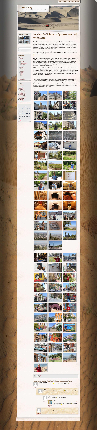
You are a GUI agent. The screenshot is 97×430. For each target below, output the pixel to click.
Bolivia (21, 72)
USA (21, 68)
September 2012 (22, 97)
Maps (69, 1)
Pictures (64, 1)
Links (72, 1)
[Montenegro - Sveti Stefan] (27, 43)
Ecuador (21, 75)
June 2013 (21, 85)
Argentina (22, 71)
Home (60, 1)
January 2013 (22, 92)
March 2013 (21, 89)
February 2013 (22, 90)
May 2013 (21, 87)
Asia (20, 57)
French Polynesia (23, 63)
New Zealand (22, 64)
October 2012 (22, 95)
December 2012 (22, 93)
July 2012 (21, 99)
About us (77, 1)
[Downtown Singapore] (27, 39)
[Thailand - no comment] (21, 43)
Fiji (21, 62)
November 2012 (22, 94)
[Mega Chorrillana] (40, 257)
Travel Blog (27, 7)
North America (22, 66)
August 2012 (21, 98)
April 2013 (21, 88)
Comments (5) (37, 376)
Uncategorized (22, 79)
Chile (41, 375)
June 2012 (21, 100)
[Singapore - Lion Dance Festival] (21, 39)
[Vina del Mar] (69, 357)
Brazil (21, 73)
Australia (21, 59)
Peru (21, 76)
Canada (21, 67)
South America (22, 69)
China (21, 58)
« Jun (20, 120)
